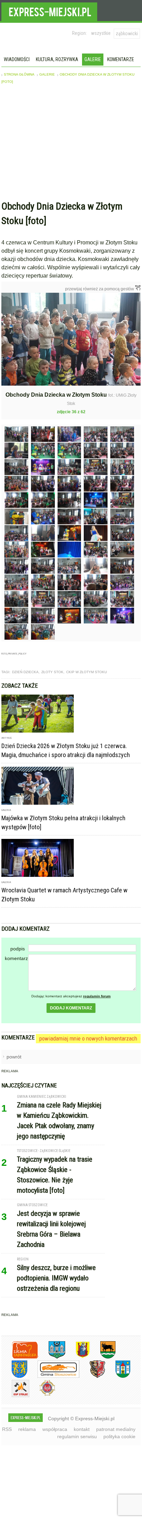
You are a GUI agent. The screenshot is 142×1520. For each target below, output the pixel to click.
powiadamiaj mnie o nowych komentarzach (88, 1038)
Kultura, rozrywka (57, 59)
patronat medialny (115, 1429)
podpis (17, 948)
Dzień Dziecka (25, 672)
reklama (27, 1429)
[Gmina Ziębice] (117, 1376)
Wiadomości (17, 59)
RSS (7, 1429)
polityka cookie (119, 1436)
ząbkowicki (127, 33)
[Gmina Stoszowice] (53, 1376)
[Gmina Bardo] (77, 1357)
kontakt (82, 1429)
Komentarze (120, 59)
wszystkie (101, 33)
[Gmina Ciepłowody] (102, 1357)
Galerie (92, 59)
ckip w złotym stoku (86, 672)
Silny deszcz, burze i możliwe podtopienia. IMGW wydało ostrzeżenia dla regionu (56, 1278)
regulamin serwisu (77, 1436)
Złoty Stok (52, 672)
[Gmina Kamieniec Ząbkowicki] (14, 1376)
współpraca (54, 1429)
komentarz (16, 958)
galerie (47, 74)
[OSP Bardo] (42, 1395)
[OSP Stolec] (15, 1396)
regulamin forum (97, 996)
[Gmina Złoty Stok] (92, 1376)
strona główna (19, 74)
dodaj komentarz (71, 1008)
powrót (14, 1056)
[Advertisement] (71, 144)
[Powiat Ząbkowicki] (19, 1357)
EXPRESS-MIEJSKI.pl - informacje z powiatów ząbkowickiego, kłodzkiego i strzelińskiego (49, 10)
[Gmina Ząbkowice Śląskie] (51, 1357)
